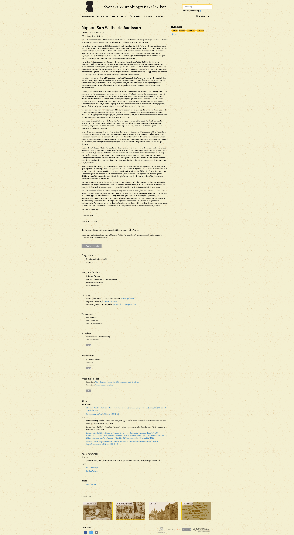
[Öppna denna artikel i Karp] (173, 33)
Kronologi (102, 16)
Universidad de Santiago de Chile (124, 305)
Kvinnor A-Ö (88, 16)
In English (203, 16)
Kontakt (160, 16)
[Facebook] (85, 532)
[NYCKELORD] (196, 520)
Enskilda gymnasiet (127, 298)
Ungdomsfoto (91, 484)
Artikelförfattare (131, 16)
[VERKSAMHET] (98, 520)
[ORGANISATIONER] (130, 520)
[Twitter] (91, 532)
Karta (115, 16)
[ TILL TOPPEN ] (86, 496)
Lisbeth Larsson (87, 215)
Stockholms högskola (109, 302)
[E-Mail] (96, 532)
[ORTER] (163, 520)
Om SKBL (148, 16)
